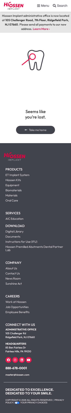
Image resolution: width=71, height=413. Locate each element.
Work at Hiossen (15, 302)
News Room (13, 278)
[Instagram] (15, 360)
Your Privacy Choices (33, 402)
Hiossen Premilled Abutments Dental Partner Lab (34, 248)
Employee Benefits (17, 312)
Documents (12, 236)
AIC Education (14, 218)
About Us (11, 268)
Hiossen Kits (13, 180)
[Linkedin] (22, 360)
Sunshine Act (13, 283)
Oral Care (11, 200)
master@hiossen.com (17, 374)
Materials (11, 195)
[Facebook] (8, 360)
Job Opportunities (17, 307)
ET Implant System (17, 175)
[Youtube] (28, 360)
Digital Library (14, 231)
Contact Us (12, 273)
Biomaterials (13, 190)
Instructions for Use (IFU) (21, 241)
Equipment (12, 185)
